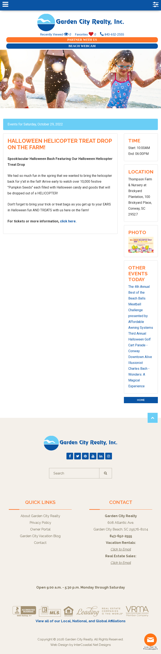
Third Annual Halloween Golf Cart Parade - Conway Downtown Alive (140, 345)
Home (141, 400)
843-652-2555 (114, 34)
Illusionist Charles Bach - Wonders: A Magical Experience (138, 374)
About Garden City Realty (40, 516)
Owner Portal (40, 529)
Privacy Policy (40, 523)
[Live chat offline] (151, 641)
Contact (40, 543)
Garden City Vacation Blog (40, 536)
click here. (68, 221)
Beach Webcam (82, 46)
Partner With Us (82, 39)
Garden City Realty (80, 22)
